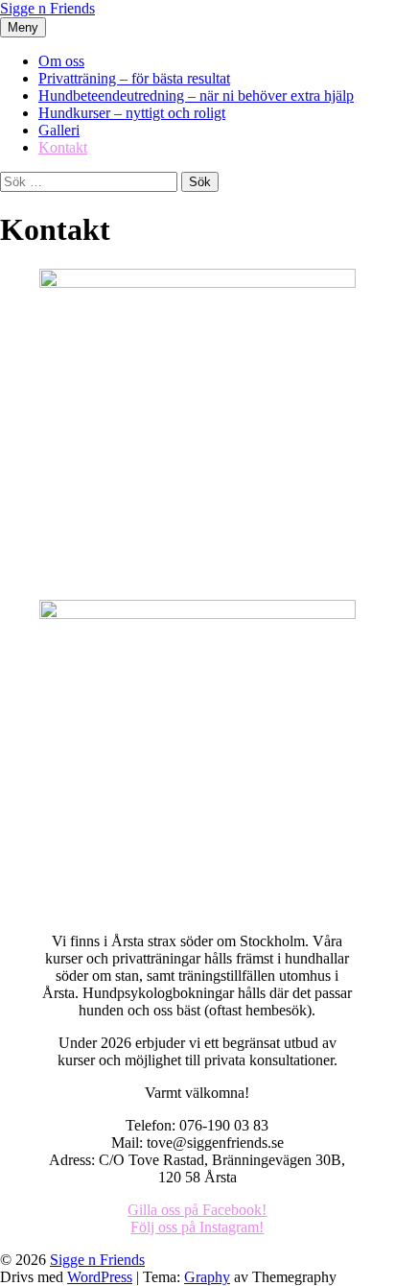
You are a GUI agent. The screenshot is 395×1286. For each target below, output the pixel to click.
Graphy (207, 1277)
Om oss (61, 61)
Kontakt (62, 147)
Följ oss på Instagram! (197, 1227)
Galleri (59, 130)
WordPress (99, 1277)
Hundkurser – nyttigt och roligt (131, 113)
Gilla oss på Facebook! (197, 1210)
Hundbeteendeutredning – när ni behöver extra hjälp (196, 95)
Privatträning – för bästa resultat (134, 78)
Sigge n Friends (47, 8)
